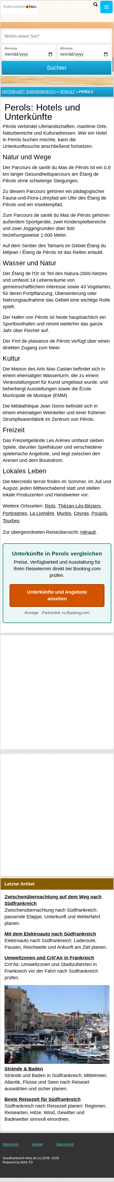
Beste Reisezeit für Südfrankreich (43, 1099)
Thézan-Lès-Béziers (79, 506)
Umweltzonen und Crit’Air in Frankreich (49, 957)
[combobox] (56, 36)
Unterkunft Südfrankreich (28, 92)
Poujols (99, 513)
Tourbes (11, 520)
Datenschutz (65, 1144)
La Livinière (42, 513)
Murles (64, 513)
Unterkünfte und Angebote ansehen (57, 595)
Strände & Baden (24, 1068)
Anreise (11, 48)
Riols (50, 506)
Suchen (56, 67)
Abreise (66, 48)
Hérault (67, 92)
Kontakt (37, 1144)
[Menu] (106, 7)
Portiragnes (15, 513)
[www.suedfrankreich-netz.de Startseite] (20, 7)
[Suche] (95, 4)
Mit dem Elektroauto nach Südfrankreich (50, 934)
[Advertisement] (57, 692)
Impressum (11, 1144)
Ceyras (81, 513)
